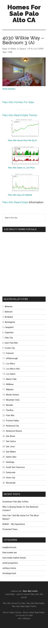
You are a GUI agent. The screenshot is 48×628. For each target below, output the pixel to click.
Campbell (9, 327)
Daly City (9, 337)
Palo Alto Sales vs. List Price (21, 167)
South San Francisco (15, 467)
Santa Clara (11, 457)
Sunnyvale (10, 472)
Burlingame (10, 322)
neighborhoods (9, 547)
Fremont (10, 353)
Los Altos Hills (13, 368)
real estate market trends (14, 557)
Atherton (9, 306)
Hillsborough (12, 358)
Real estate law (9, 552)
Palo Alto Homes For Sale (18, 102)
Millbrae (9, 384)
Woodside (10, 483)
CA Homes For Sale (24, 615)
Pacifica (9, 410)
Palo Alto (10, 415)
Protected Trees (10, 529)
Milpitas (9, 389)
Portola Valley (12, 420)
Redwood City (12, 426)
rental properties (10, 563)
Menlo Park (11, 379)
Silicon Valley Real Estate (33, 612)
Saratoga (10, 462)
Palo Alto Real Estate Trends (19, 115)
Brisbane (9, 317)
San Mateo (11, 451)
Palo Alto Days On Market (20, 195)
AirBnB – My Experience (13, 524)
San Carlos (11, 441)
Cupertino (9, 332)
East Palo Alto (11, 343)
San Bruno (10, 436)
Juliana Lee (16, 591)
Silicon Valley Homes (12, 612)
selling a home (9, 568)
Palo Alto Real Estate (15, 202)
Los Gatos (10, 374)
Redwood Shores (14, 431)
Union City (10, 477)
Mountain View (13, 400)
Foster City (10, 348)
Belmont (8, 311)
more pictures (8, 89)
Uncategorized (9, 573)
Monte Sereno (12, 394)
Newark (9, 405)
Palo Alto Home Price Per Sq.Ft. (22, 140)
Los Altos (10, 363)
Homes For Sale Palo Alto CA (24, 13)
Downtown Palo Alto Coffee (15, 501)
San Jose (10, 446)
